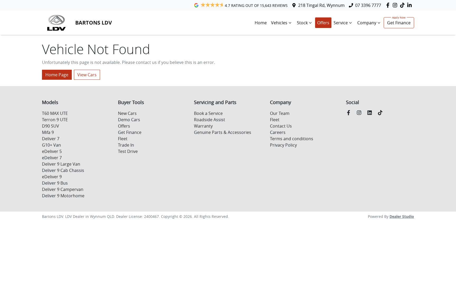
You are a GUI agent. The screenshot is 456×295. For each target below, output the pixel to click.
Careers (278, 132)
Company (366, 23)
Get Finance (399, 23)
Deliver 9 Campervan (62, 189)
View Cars (87, 75)
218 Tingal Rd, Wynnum (321, 5)
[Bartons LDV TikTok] (381, 112)
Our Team (279, 113)
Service (341, 23)
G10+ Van (51, 145)
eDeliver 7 (52, 158)
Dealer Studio (402, 216)
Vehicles (279, 23)
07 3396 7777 (368, 5)
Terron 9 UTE (55, 120)
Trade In (126, 145)
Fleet (122, 139)
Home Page (56, 75)
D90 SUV (50, 126)
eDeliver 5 (52, 151)
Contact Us (281, 126)
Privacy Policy (283, 145)
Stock (302, 23)
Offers (323, 23)
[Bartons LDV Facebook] (388, 5)
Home (261, 23)
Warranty (203, 126)
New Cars (127, 113)
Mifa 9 (48, 132)
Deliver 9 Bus (55, 183)
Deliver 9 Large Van (61, 164)
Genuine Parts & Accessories (222, 132)
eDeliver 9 (52, 177)
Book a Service (208, 113)
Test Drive (128, 151)
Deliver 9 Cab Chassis (63, 170)
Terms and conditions (291, 139)
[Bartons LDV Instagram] (396, 5)
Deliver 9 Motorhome (63, 196)
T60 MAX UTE (55, 113)
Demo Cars (129, 120)
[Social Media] (403, 5)
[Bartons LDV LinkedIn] (410, 5)
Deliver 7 (50, 139)
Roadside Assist (209, 120)
